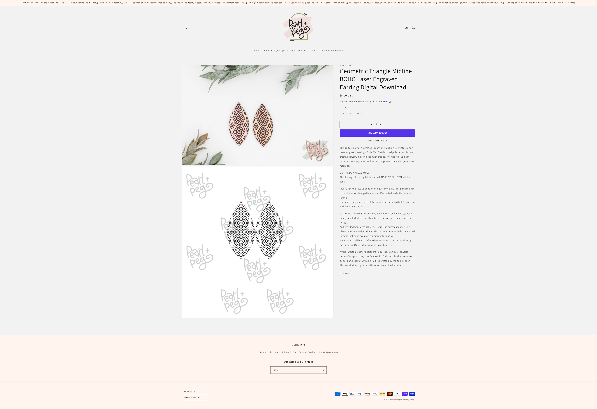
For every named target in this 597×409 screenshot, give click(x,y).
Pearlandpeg (395, 400)
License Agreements (328, 352)
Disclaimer (274, 352)
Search (262, 352)
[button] (185, 27)
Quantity (343, 107)
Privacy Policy (289, 352)
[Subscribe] (323, 370)
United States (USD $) (193, 397)
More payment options (377, 140)
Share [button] (346, 273)
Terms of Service (307, 352)
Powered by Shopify (407, 400)
